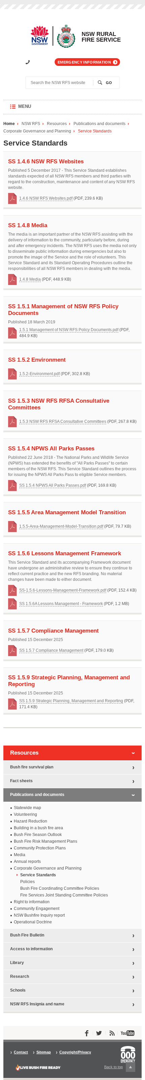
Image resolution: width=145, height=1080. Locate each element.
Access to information (31, 949)
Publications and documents (99, 124)
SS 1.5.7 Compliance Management (51, 650)
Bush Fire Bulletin (27, 935)
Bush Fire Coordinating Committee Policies (59, 888)
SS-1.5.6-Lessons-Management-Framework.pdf (62, 590)
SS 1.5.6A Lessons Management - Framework (61, 603)
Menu (31, 109)
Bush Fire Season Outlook (38, 834)
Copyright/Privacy (75, 1052)
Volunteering (25, 814)
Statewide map (27, 807)
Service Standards (95, 131)
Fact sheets (21, 780)
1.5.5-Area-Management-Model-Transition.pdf (61, 526)
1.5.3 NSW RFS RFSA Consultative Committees (62, 421)
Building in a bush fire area (38, 828)
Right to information (32, 901)
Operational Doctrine (33, 922)
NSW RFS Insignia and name (37, 1004)
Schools (18, 990)
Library (17, 962)
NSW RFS (31, 124)
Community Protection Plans (40, 848)
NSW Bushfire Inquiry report (39, 915)
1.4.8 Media (30, 279)
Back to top (117, 1068)
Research (19, 976)
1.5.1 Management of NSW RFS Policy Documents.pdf (68, 329)
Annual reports (27, 861)
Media (19, 854)
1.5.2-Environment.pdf (39, 373)
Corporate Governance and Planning (37, 131)
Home (9, 124)
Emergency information (84, 62)
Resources (57, 124)
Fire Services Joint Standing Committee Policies (64, 895)
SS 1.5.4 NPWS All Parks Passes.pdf (52, 485)
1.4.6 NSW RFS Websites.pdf (45, 198)
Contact (21, 1052)
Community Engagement (36, 908)
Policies (27, 881)
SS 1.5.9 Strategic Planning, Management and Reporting (71, 700)
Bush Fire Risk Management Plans (45, 841)
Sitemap (43, 1052)
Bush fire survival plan (31, 767)
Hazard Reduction (30, 821)
